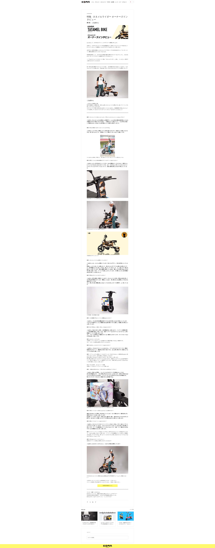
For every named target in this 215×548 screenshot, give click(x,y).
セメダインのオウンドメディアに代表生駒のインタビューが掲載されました (107, 523)
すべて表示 (132, 509)
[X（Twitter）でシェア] (90, 502)
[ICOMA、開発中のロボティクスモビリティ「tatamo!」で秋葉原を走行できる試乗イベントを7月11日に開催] (126, 516)
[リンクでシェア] (95, 502)
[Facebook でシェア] (87, 502)
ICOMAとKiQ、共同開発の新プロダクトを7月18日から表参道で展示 (89, 523)
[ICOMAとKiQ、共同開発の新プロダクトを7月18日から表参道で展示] (89, 516)
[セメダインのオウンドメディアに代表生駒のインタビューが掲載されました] (107, 516)
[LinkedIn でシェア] (92, 502)
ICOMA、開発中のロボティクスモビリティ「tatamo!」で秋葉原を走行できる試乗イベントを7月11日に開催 (125, 523)
